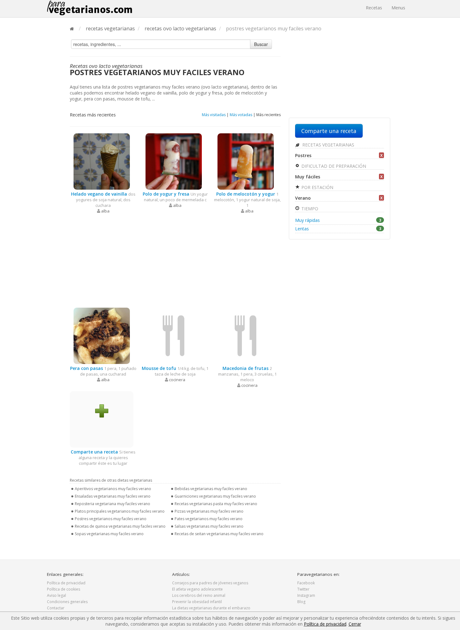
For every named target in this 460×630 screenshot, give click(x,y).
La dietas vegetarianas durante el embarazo (211, 608)
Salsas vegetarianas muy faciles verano (209, 526)
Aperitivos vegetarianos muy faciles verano (113, 488)
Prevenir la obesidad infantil (197, 601)
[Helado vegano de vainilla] (102, 161)
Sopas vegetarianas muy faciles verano (109, 533)
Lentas (338, 229)
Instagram (306, 595)
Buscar (261, 44)
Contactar (55, 608)
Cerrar (355, 624)
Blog (301, 601)
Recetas (374, 8)
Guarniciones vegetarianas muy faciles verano (215, 496)
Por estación (316, 187)
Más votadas (241, 114)
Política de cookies (63, 589)
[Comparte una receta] (101, 410)
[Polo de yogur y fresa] (174, 161)
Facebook (306, 583)
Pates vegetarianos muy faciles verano (209, 518)
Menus (398, 8)
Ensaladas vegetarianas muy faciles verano (113, 496)
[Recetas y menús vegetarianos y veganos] (89, 7)
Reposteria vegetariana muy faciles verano (112, 503)
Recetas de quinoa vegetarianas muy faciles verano (120, 526)
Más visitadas (214, 114)
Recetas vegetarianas (327, 145)
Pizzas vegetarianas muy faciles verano (209, 511)
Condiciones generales (67, 601)
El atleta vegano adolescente (197, 589)
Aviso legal (56, 595)
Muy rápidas (338, 220)
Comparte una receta (328, 131)
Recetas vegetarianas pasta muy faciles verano (216, 503)
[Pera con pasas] (102, 335)
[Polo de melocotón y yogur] (245, 161)
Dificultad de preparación (333, 166)
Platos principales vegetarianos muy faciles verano (120, 511)
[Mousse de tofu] (174, 335)
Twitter (303, 589)
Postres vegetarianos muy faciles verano (110, 518)
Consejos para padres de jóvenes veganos (210, 583)
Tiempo (309, 209)
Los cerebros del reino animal (198, 595)
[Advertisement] (175, 261)
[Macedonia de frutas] (245, 335)
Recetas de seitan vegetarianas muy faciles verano (219, 533)
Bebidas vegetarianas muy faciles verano (211, 488)
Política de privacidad (66, 583)
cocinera (177, 379)
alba (105, 211)
